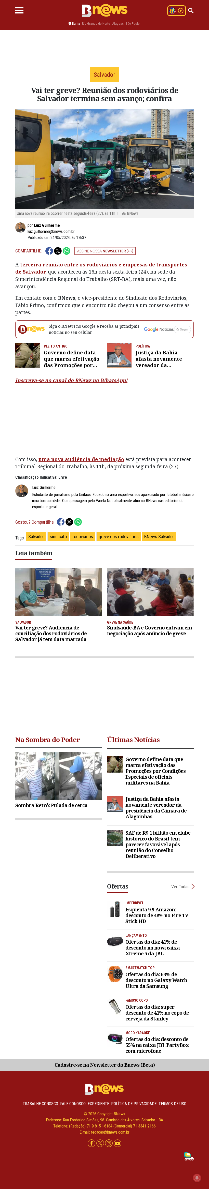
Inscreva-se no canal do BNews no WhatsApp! (71, 380)
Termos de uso (172, 1103)
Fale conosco (73, 1103)
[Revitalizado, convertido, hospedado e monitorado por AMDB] (189, 1156)
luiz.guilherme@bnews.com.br (51, 231)
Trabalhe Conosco (40, 1103)
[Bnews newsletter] (105, 251)
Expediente (98, 1103)
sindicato (58, 536)
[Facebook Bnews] (92, 1143)
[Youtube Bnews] (117, 1143)
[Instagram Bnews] (109, 1143)
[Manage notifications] (197, 1178)
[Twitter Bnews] (100, 1143)
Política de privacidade (133, 1103)
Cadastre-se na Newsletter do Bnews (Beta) (105, 1064)
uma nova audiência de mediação (81, 459)
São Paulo (133, 23)
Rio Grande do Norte (96, 23)
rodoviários (82, 536)
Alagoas (118, 23)
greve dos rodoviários (119, 536)
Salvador (36, 536)
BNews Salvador (159, 536)
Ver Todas (180, 886)
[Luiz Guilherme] (21, 227)
